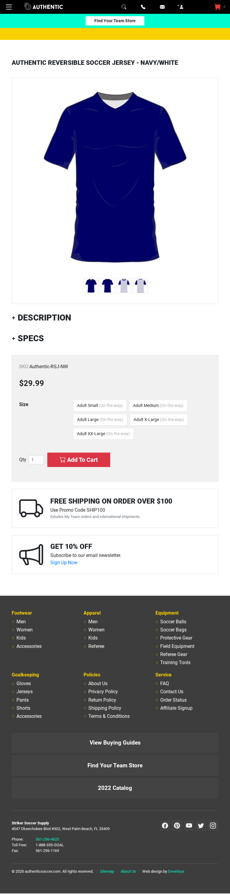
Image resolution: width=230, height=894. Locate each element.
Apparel (92, 613)
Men (21, 622)
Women (24, 630)
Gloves (23, 683)
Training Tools (175, 662)
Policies (92, 675)
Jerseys (24, 691)
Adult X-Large (159, 419)
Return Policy (102, 700)
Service (163, 675)
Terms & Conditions (109, 716)
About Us (98, 683)
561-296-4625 (47, 839)
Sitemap (107, 871)
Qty (22, 459)
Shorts (23, 708)
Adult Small (100, 405)
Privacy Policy (103, 691)
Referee (96, 646)
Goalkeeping (25, 675)
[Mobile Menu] (8, 6)
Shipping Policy (104, 708)
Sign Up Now (64, 562)
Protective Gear (176, 638)
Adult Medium (158, 405)
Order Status (173, 700)
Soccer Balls (173, 622)
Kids (21, 638)
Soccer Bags (173, 630)
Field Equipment (177, 646)
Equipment (166, 613)
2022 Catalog (115, 787)
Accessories (29, 646)
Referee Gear (173, 654)
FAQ (164, 683)
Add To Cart (82, 459)
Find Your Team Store (115, 20)
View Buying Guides (115, 742)
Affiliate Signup (176, 708)
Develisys (176, 871)
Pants (22, 700)
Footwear (22, 613)
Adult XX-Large (103, 433)
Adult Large (100, 419)
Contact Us (171, 691)
